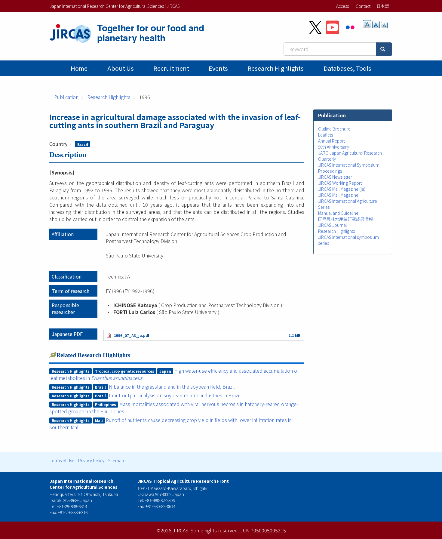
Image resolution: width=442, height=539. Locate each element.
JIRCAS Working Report (340, 183)
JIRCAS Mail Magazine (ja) (341, 189)
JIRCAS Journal (332, 225)
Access (342, 6)
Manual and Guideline (338, 213)
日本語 (382, 6)
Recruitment (171, 68)
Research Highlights (275, 68)
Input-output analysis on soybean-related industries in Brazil (175, 395)
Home (79, 68)
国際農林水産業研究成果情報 (345, 219)
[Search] (384, 49)
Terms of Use (62, 460)
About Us (120, 68)
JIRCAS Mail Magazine (338, 195)
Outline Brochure (334, 129)
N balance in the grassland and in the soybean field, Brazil (172, 386)
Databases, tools (347, 68)
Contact (363, 6)
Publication (66, 96)
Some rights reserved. (215, 530)
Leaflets (325, 135)
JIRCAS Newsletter (335, 177)
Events (218, 68)
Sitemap (116, 460)
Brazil (82, 144)
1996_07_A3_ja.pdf (131, 335)
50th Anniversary (333, 147)
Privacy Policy (91, 460)
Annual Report (331, 141)
